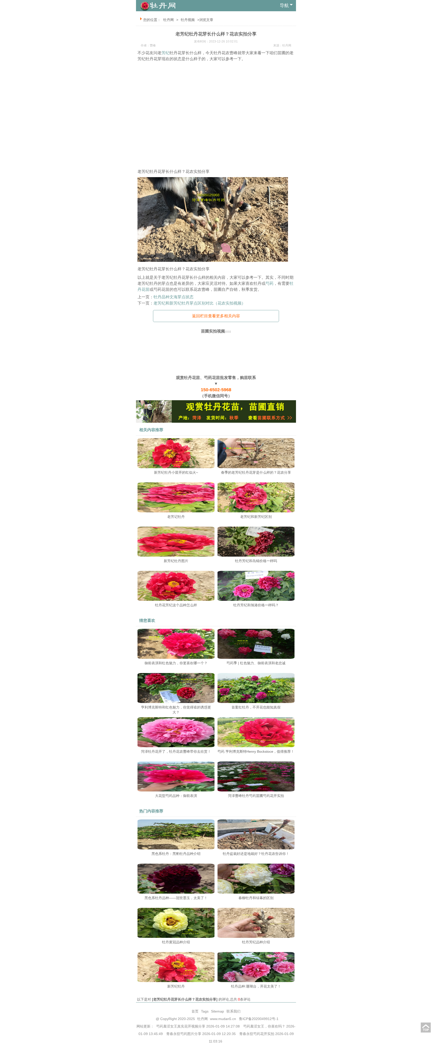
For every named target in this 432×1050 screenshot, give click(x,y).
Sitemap (217, 1011)
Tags (204, 1011)
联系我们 (233, 1011)
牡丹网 (168, 20)
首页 (195, 1011)
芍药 (270, 283)
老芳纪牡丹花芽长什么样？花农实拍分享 (184, 999)
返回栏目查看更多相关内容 (216, 316)
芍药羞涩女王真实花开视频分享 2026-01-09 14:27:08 (198, 1026)
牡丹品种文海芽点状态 (174, 297)
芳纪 (166, 53)
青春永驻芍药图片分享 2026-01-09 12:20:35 (201, 1034)
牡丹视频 (188, 20)
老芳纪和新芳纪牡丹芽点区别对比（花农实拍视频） (200, 303)
